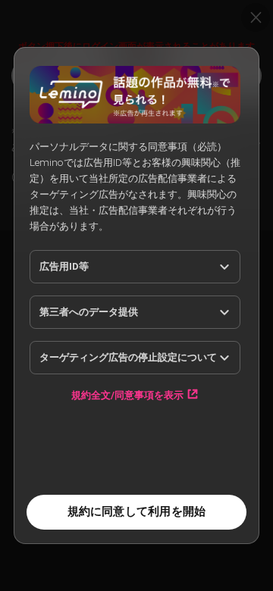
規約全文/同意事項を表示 (127, 394)
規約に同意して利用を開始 (136, 511)
